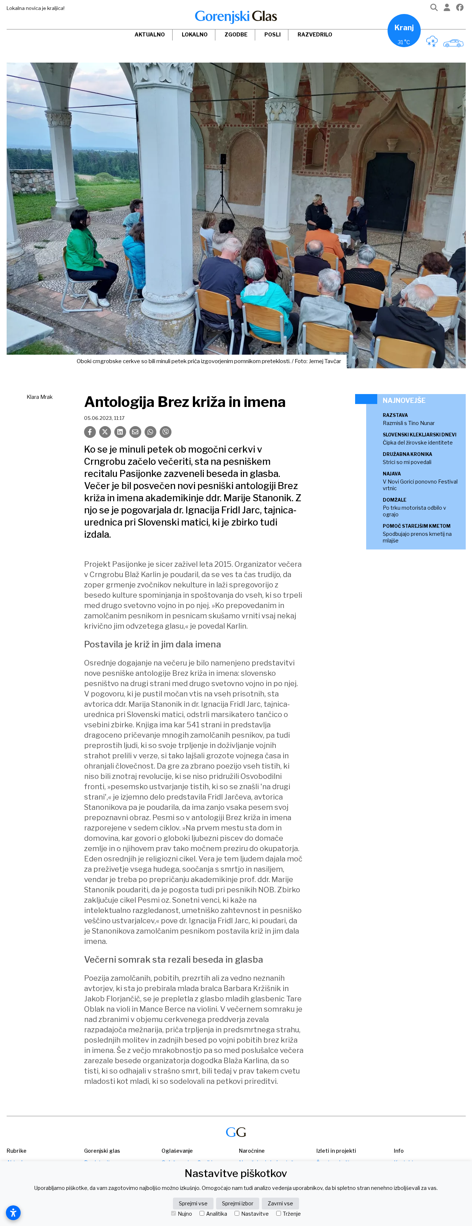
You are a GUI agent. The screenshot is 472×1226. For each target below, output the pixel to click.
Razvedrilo (315, 34)
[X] (105, 432)
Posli (272, 34)
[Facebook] (460, 9)
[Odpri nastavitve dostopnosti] (13, 1212)
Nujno (185, 1214)
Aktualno (150, 34)
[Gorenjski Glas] (236, 1132)
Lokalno (195, 34)
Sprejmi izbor (237, 1203)
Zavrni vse (280, 1203)
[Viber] (165, 432)
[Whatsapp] (150, 432)
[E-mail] (135, 432)
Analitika (216, 1214)
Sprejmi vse (193, 1203)
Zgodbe (236, 34)
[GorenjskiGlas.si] (236, 17)
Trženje (292, 1214)
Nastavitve (255, 1214)
